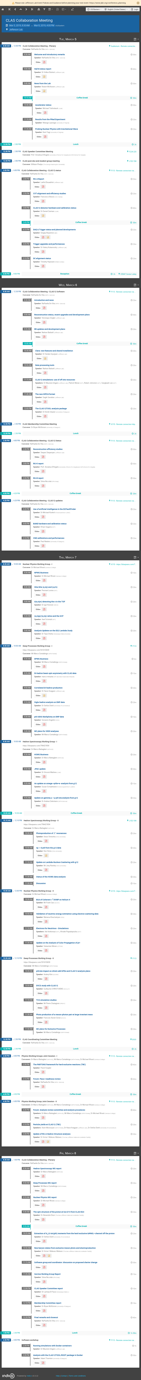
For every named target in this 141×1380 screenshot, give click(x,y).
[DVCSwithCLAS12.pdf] (46, 993)
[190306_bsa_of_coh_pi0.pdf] (46, 907)
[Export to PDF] (57, 9)
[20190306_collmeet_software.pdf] (44, 308)
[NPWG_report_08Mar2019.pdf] (43, 1205)
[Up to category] (21, 9)
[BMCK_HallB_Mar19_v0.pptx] (44, 91)
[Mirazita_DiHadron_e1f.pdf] (44, 681)
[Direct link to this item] (80, 39)
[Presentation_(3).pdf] (43, 546)
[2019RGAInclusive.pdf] (43, 1142)
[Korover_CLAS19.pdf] (44, 609)
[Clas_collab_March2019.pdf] (46, 922)
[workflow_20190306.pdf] (45, 373)
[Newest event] (31, 9)
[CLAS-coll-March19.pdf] (44, 777)
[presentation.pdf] (43, 517)
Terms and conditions (77, 1376)
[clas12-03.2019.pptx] (45, 358)
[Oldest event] (10, 9)
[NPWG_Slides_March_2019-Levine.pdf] (44, 595)
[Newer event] (26, 9)
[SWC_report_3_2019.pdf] (44, 1282)
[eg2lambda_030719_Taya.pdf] (44, 638)
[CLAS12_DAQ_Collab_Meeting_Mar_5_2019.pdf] (43, 237)
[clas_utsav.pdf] (46, 841)
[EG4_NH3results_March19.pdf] (43, 1220)
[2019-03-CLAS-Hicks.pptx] (46, 855)
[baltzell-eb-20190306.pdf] (44, 337)
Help (57, 1376)
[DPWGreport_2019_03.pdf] (43, 1191)
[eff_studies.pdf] (43, 457)
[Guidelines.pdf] (43, 1118)
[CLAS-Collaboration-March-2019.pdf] (45, 402)
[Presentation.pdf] (44, 791)
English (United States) (117, 9)
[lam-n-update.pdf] (46, 870)
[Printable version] (38, 9)
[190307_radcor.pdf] (46, 936)
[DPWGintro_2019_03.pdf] (44, 667)
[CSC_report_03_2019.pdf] (44, 1296)
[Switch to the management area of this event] (72, 9)
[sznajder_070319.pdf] (43, 1072)
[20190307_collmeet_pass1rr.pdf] (43, 1087)
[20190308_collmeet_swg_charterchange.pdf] (44, 1267)
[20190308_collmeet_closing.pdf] (44, 1325)
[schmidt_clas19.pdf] (44, 624)
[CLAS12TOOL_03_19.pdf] (45, 416)
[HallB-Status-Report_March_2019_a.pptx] (44, 77)
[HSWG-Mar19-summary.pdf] (44, 762)
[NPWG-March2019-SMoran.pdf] (46, 951)
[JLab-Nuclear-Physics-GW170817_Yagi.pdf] (45, 137)
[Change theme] (64, 9)
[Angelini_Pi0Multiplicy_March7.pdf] (44, 724)
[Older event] (15, 9)
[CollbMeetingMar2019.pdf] (44, 322)
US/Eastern (95, 9)
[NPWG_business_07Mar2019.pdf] (44, 580)
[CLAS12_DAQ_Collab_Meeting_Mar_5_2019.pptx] (47, 237)
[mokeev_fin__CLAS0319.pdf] (44, 1256)
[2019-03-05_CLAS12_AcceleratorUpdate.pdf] (45, 113)
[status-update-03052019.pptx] (43, 216)
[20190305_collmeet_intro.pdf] (44, 62)
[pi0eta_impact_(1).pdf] (46, 979)
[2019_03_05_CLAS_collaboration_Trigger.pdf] (43, 252)
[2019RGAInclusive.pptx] (47, 1142)
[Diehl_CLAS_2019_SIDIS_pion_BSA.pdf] (44, 710)
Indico (29, 1376)
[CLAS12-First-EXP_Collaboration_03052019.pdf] (43, 187)
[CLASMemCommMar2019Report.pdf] (44, 1311)
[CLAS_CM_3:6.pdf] (43, 531)
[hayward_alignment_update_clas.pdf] (43, 266)
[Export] (51, 9)
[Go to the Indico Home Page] (3, 9)
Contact (64, 1376)
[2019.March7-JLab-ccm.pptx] (44, 696)
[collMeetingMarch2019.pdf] (45, 387)
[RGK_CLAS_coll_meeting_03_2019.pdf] (43, 471)
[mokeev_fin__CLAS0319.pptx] (49, 1256)
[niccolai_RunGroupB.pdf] (43, 486)
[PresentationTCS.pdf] (46, 1008)
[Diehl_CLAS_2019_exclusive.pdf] (44, 1241)
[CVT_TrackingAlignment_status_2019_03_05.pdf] (43, 201)
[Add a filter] (44, 9)
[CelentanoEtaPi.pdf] (44, 806)
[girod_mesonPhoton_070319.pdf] (46, 1022)
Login (136, 9)
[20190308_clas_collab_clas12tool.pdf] (43, 1363)
